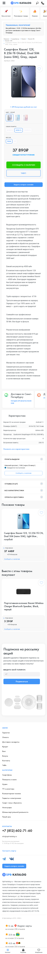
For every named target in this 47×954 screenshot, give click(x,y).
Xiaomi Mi (31, 39)
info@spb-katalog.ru (9, 836)
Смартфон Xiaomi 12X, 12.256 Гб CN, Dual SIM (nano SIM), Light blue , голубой (24, 536)
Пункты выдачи (12, 459)
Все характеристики (14, 490)
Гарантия (6, 732)
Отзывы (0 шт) (11, 484)
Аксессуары (7, 807)
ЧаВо (4, 765)
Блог (4, 751)
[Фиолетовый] (25, 117)
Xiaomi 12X (8, 41)
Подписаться (22, 681)
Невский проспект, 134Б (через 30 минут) (20, 465)
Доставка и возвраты (10, 742)
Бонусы (5, 756)
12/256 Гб (27, 130)
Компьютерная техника (11, 793)
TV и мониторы (8, 789)
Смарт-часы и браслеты (12, 803)
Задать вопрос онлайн (23, 184)
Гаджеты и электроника (11, 798)
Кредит (5, 746)
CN (15, 141)
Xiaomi (23, 39)
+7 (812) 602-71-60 (17, 831)
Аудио (4, 784)
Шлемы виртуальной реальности (15, 812)
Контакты (6, 760)
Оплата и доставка (14, 497)
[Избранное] (39, 69)
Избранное (38, 952)
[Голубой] (17, 117)
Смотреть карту (9, 851)
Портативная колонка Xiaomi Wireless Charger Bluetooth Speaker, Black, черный (23, 606)
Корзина (23, 952)
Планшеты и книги (9, 779)
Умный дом (6, 817)
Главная (6, 39)
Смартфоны (15, 39)
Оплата (5, 737)
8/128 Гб (10, 130)
